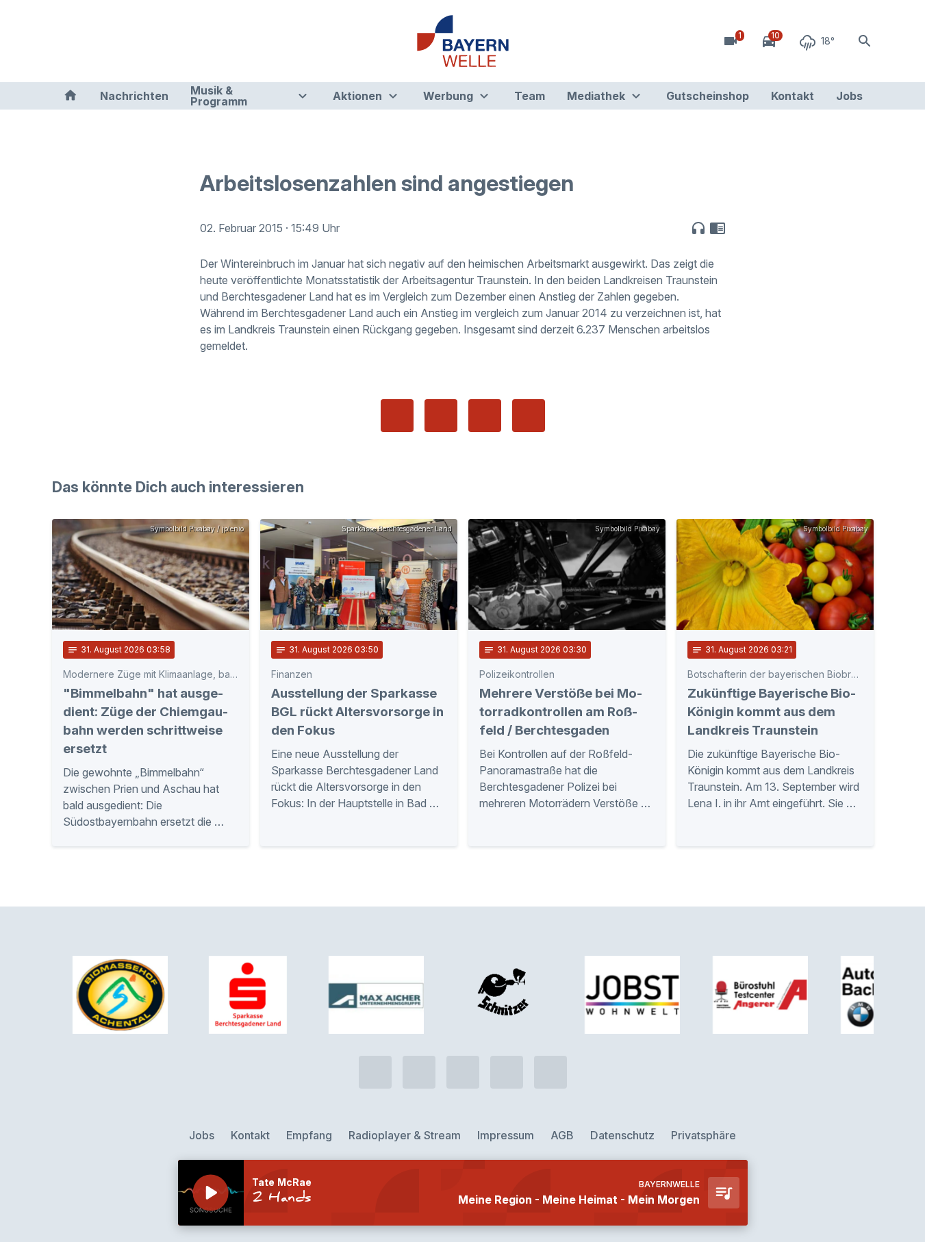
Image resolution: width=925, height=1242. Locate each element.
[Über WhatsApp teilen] (484, 415)
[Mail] (175, 41)
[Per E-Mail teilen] (528, 415)
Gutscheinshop (707, 96)
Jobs (849, 96)
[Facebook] (120, 41)
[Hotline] (65, 41)
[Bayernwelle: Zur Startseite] (462, 41)
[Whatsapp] (93, 41)
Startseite (70, 96)
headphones (698, 228)
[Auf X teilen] (441, 415)
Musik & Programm (218, 96)
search (865, 41)
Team (529, 96)
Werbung (448, 96)
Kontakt (792, 96)
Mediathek (596, 96)
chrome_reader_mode (717, 228)
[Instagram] (148, 41)
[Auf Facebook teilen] (397, 415)
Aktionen (357, 96)
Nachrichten (134, 96)
